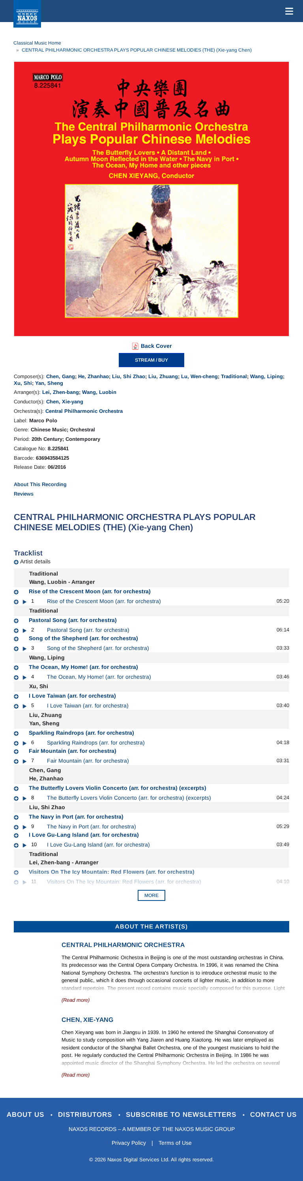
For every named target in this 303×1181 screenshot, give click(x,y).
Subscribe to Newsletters (182, 1114)
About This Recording (40, 484)
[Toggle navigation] (287, 11)
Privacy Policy (129, 1143)
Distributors (86, 1114)
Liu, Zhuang (163, 376)
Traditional (234, 376)
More (151, 895)
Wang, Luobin (99, 392)
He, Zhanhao (93, 376)
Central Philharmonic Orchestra (84, 411)
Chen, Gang (60, 376)
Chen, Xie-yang (64, 402)
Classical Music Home (37, 43)
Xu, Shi (23, 383)
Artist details (35, 561)
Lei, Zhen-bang (60, 392)
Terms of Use (175, 1143)
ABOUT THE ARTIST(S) (151, 926)
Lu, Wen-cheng (199, 376)
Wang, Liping (266, 376)
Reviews (24, 494)
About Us (27, 1114)
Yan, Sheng (49, 383)
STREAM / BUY (151, 360)
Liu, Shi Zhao (128, 376)
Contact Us (273, 1114)
